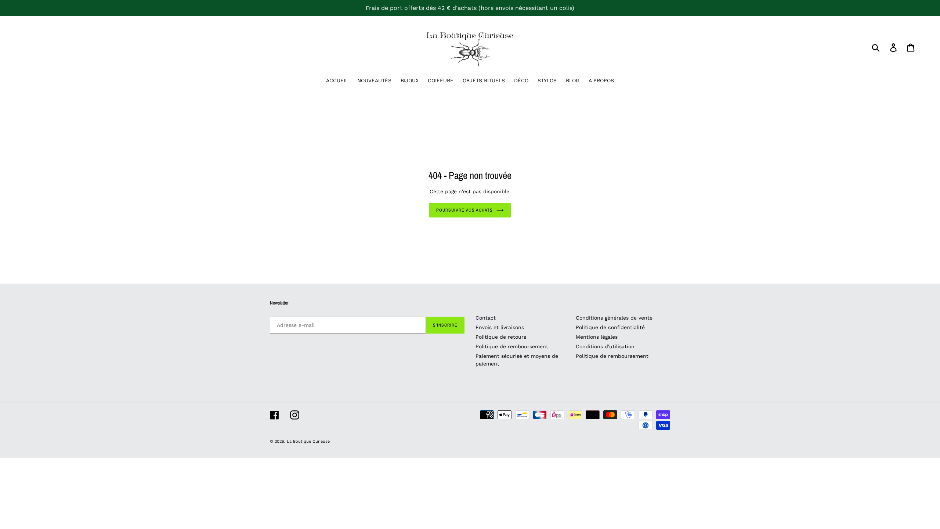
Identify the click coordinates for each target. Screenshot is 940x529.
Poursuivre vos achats (464, 210)
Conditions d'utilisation (605, 346)
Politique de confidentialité (610, 327)
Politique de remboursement (512, 346)
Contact (486, 318)
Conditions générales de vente (614, 318)
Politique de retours (501, 337)
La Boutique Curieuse (308, 441)
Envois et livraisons (500, 327)
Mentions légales (597, 337)
